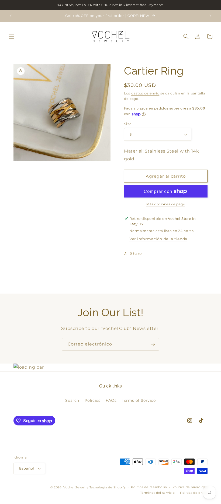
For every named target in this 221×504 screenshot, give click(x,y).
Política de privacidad (190, 487)
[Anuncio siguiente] (210, 16)
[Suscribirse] (153, 344)
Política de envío (194, 493)
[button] (11, 36)
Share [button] (136, 253)
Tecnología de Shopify (107, 487)
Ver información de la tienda (158, 239)
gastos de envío (145, 93)
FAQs (111, 400)
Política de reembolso (149, 487)
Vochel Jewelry (75, 487)
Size (128, 124)
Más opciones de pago (165, 204)
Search (72, 400)
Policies (93, 400)
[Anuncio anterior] (11, 16)
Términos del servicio (157, 493)
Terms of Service (139, 400)
